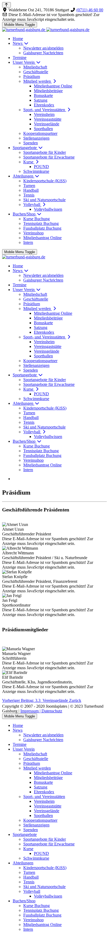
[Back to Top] (6, 5)
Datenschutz (52, 711)
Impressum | (31, 711)
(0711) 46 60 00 (89, 10)
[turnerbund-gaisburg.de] (45, 29)
